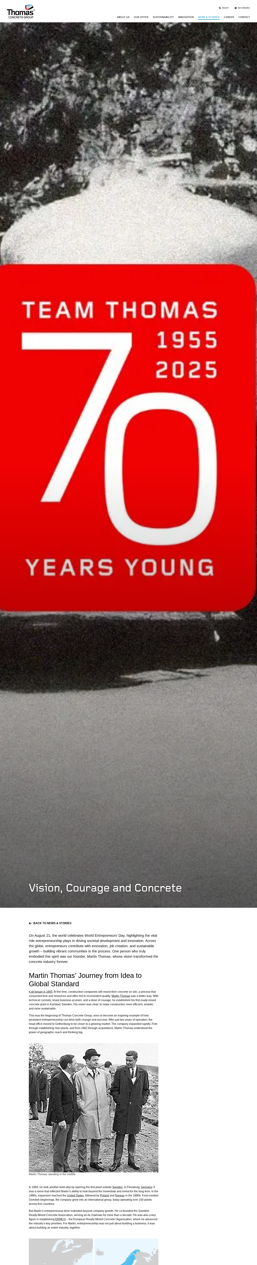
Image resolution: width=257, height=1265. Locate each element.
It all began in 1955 (40, 991)
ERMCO (60, 1219)
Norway (120, 1195)
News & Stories (209, 17)
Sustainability (163, 17)
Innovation (186, 17)
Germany (146, 1187)
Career (229, 17)
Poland (104, 1195)
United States (75, 1195)
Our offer (141, 17)
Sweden (117, 1187)
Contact (244, 17)
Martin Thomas (121, 995)
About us (123, 17)
